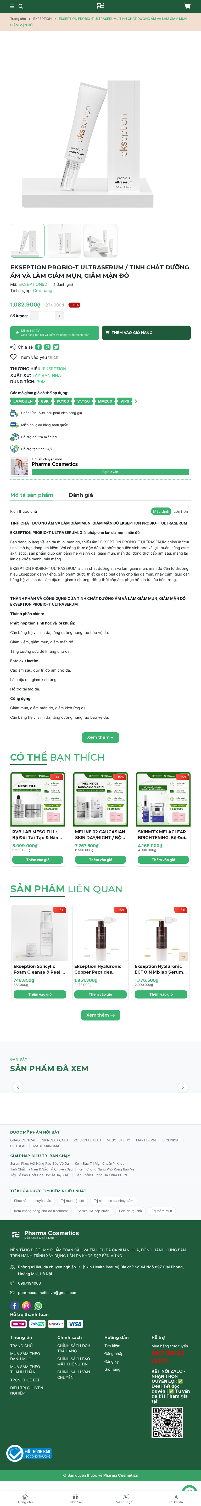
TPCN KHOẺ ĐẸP (25, 1380)
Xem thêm (97, 1015)
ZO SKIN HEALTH (87, 1140)
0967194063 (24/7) (168, 1357)
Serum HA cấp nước (93, 1211)
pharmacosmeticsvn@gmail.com (47, 1292)
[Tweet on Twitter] (56, 347)
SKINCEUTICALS (55, 1140)
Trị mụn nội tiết (72, 1201)
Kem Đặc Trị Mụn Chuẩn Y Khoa (99, 1163)
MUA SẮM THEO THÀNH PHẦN (25, 1369)
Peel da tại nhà (130, 1211)
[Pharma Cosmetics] (100, 6)
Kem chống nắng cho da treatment (41, 1211)
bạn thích (57, 757)
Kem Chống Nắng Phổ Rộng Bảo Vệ (106, 1169)
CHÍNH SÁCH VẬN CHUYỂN (73, 1374)
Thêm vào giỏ (37, 860)
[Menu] (12, 6)
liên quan (66, 889)
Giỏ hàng (112, 1369)
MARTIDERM (146, 1140)
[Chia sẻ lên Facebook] (38, 347)
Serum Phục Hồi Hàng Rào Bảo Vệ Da (39, 1163)
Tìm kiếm (112, 1345)
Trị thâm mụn (162, 1211)
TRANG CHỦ (21, 1345)
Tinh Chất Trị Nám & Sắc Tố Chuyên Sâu (41, 1169)
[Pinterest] (47, 347)
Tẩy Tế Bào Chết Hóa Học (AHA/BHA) (40, 1175)
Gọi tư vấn (110, 472)
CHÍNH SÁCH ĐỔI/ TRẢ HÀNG (73, 1348)
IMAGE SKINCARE (46, 1146)
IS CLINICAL (171, 1140)
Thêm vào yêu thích (38, 357)
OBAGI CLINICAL (23, 1140)
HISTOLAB (18, 1146)
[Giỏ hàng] (186, 6)
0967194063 (29, 1283)
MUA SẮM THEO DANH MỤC (25, 1356)
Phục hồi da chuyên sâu (32, 1201)
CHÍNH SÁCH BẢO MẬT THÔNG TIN (73, 1361)
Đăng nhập (114, 1353)
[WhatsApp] (38, 1305)
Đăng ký (111, 1361)
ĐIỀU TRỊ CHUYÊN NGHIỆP (26, 1390)
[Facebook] (14, 1305)
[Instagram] (26, 1305)
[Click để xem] (100, 129)
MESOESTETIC (118, 1140)
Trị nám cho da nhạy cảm (113, 1201)
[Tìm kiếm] (20, 6)
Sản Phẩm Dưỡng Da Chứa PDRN (101, 1175)
